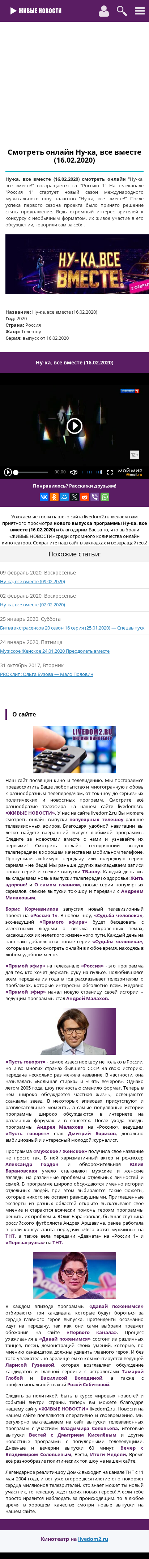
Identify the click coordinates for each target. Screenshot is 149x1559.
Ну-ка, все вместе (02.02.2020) (32, 604)
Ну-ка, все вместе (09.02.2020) (32, 581)
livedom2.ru (93, 1538)
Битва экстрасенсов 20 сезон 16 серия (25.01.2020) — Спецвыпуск (72, 627)
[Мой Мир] (64, 497)
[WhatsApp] (105, 497)
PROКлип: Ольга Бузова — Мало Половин (46, 674)
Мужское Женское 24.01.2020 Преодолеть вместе (55, 651)
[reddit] (84, 497)
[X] (74, 497)
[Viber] (94, 497)
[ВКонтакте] (44, 497)
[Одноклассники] (54, 497)
